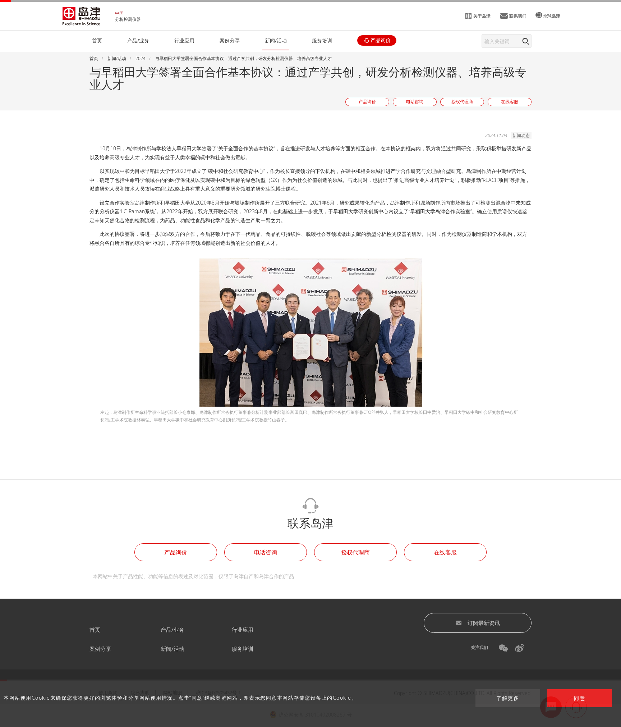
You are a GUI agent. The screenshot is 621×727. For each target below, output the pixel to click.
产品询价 (175, 552)
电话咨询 (265, 552)
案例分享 (100, 648)
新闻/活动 (172, 648)
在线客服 (445, 552)
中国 (119, 13)
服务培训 (242, 648)
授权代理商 (355, 552)
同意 (579, 698)
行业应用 (242, 629)
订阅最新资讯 (484, 622)
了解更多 (507, 698)
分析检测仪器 (128, 19)
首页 (94, 629)
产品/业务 (172, 629)
